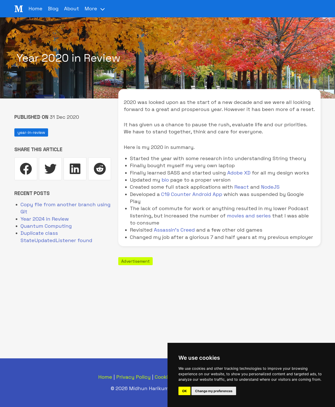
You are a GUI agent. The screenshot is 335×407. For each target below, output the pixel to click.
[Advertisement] (219, 299)
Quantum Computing (46, 226)
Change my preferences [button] (213, 391)
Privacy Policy (133, 377)
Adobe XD (238, 172)
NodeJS (270, 187)
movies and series (249, 215)
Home (35, 8)
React (241, 187)
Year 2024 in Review (45, 219)
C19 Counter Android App (191, 194)
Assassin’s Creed (174, 230)
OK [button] (184, 391)
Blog (53, 8)
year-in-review (31, 132)
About (71, 8)
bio (165, 180)
